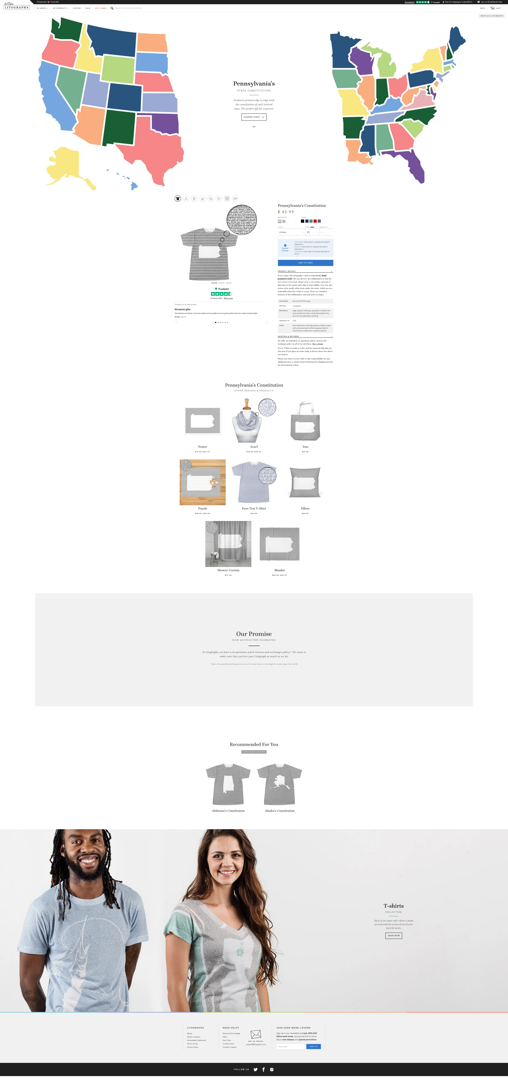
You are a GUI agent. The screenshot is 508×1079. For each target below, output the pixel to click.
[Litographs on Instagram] (271, 1069)
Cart (496, 7)
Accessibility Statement (196, 1040)
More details (317, 344)
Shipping (288, 336)
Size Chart (227, 1040)
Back (229, 283)
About (189, 1033)
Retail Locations (193, 1037)
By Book (41, 8)
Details (287, 271)
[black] (303, 221)
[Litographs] (16, 6)
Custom (77, 8)
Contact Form (228, 1044)
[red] (315, 221)
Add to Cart (305, 263)
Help (482, 8)
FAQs (225, 1037)
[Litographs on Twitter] (255, 1069)
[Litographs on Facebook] (263, 1069)
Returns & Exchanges (231, 1033)
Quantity (323, 227)
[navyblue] (307, 221)
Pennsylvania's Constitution (302, 205)
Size (308, 227)
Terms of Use (192, 1044)
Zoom (214, 283)
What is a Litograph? (492, 16)
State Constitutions (254, 752)
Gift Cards (101, 8)
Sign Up (314, 1046)
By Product (59, 8)
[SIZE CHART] (312, 227)
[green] (311, 221)
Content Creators (230, 1047)
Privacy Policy (192, 1047)
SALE (88, 8)
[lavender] (319, 221)
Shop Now (394, 936)
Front (221, 283)
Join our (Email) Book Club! (491, 2)
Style (280, 227)
